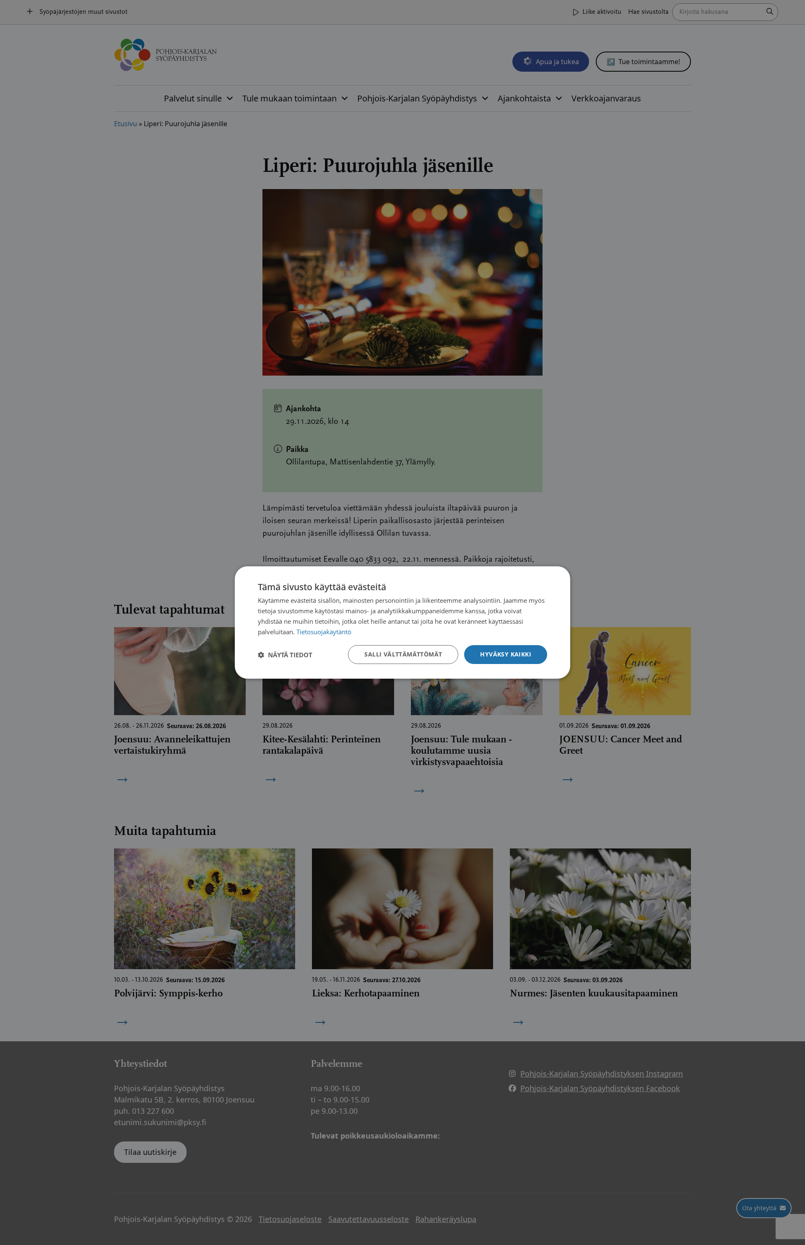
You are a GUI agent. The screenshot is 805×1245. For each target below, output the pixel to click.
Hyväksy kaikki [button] (505, 654)
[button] (285, 654)
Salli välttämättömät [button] (403, 654)
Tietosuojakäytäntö (323, 632)
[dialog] (402, 622)
